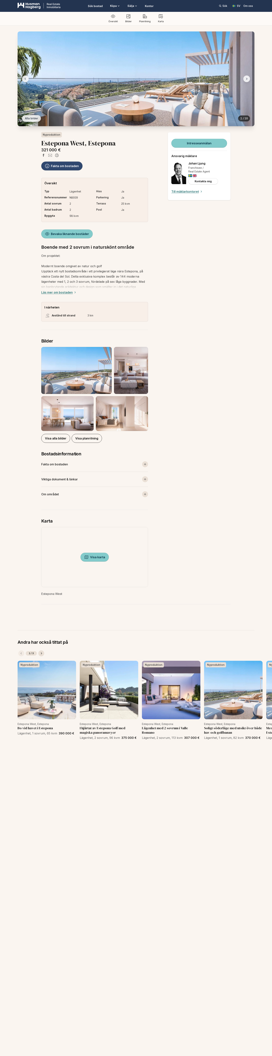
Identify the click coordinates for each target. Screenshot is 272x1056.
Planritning (145, 21)
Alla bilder (31, 118)
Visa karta (97, 557)
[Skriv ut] (57, 155)
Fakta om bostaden (65, 166)
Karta (161, 21)
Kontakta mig (203, 181)
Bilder (128, 21)
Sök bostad (95, 6)
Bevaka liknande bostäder (70, 234)
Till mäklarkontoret (185, 191)
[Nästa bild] (246, 78)
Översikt (113, 21)
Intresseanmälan (199, 143)
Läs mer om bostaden (57, 292)
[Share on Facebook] (43, 155)
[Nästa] (41, 653)
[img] (190, 175)
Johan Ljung (196, 163)
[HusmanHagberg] (39, 6)
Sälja (130, 5)
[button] (94, 389)
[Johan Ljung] (178, 173)
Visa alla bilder (55, 438)
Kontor (149, 6)
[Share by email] (50, 155)
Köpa (113, 5)
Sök (224, 5)
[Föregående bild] (25, 78)
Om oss (248, 5)
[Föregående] (21, 653)
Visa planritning (86, 438)
